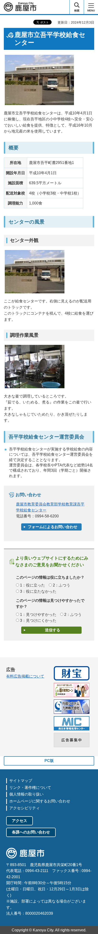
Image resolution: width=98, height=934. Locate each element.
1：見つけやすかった (38, 614)
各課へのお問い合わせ (31, 832)
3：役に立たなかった (38, 591)
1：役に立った (32, 585)
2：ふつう (61, 585)
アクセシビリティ (24, 808)
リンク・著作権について (30, 788)
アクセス (19, 821)
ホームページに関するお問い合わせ (39, 801)
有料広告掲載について (25, 676)
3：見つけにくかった (38, 620)
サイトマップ (20, 781)
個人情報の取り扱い (26, 794)
